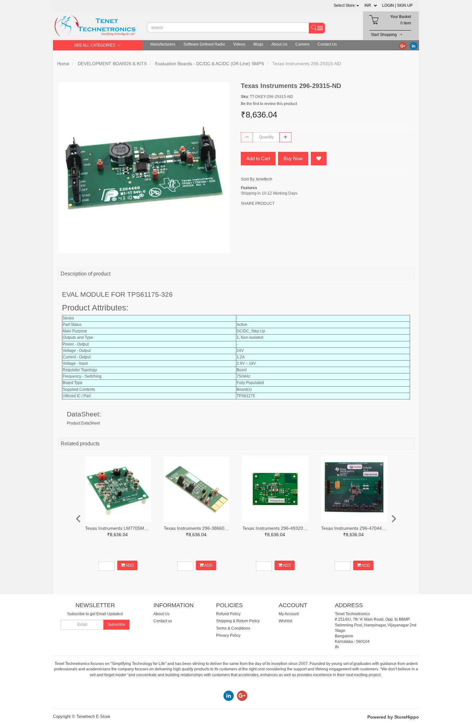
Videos (239, 44)
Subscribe (116, 624)
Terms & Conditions (233, 628)
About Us (279, 44)
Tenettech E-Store (93, 716)
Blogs (258, 44)
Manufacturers (162, 44)
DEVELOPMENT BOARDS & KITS (112, 63)
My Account (289, 614)
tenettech (264, 179)
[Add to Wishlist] (319, 158)
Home (63, 63)
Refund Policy (228, 614)
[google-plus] (402, 45)
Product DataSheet (83, 423)
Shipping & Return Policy (238, 621)
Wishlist (285, 621)
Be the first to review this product (269, 103)
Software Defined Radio (204, 44)
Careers (302, 44)
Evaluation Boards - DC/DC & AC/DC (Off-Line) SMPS (209, 63)
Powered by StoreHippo (393, 717)
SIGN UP (405, 5)
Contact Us (327, 44)
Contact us (162, 621)
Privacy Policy (228, 635)
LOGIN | (389, 5)
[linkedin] (413, 45)
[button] (346, 5)
